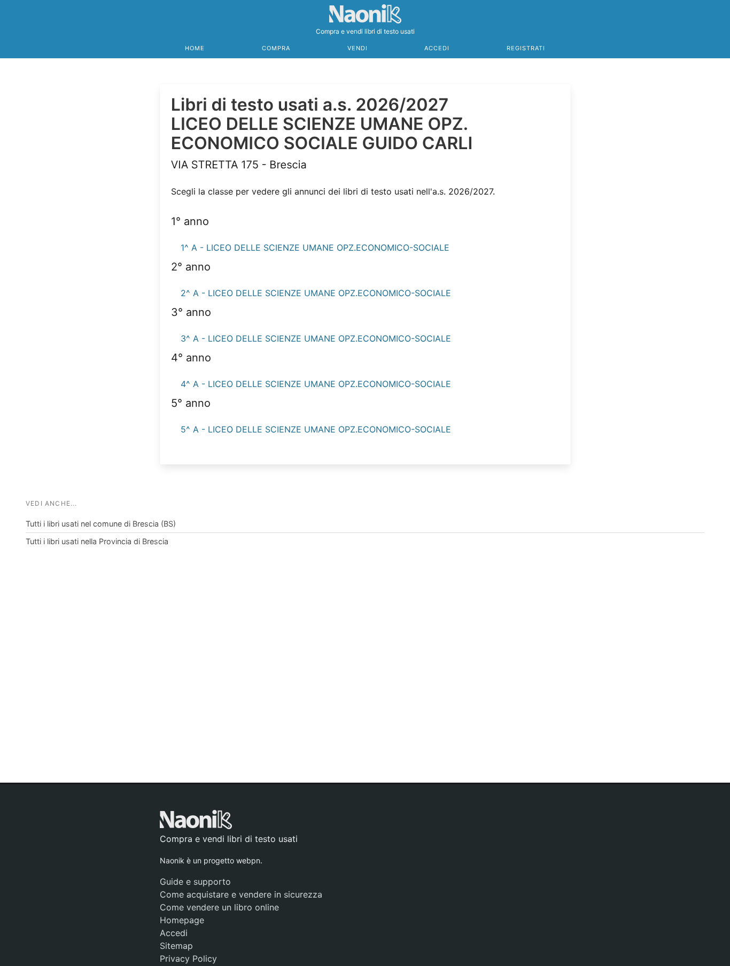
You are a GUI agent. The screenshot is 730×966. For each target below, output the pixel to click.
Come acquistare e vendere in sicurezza (241, 894)
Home (195, 48)
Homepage (182, 920)
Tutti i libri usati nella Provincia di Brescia (97, 541)
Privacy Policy (188, 958)
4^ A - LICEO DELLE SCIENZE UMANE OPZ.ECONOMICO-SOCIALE (316, 383)
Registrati (526, 48)
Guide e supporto (195, 881)
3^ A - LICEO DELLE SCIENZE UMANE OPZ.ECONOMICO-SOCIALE (316, 338)
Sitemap (176, 945)
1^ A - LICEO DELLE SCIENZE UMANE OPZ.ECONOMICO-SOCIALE (315, 247)
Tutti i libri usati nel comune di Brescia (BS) (101, 523)
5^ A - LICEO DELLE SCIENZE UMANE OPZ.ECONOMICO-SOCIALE (316, 429)
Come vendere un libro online (219, 907)
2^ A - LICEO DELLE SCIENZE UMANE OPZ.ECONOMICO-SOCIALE (316, 293)
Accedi (436, 48)
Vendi (357, 48)
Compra (276, 48)
